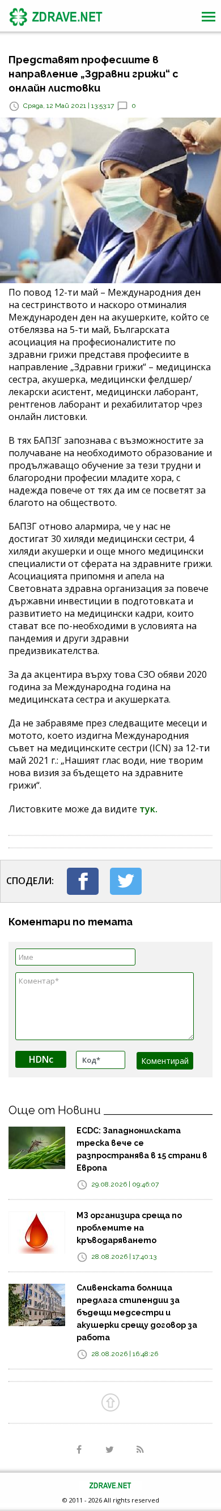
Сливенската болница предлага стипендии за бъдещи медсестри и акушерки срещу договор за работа (136, 1312)
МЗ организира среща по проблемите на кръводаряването (129, 1228)
